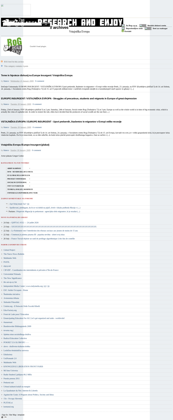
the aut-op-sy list (10, 282)
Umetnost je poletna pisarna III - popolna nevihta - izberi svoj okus (38, 235)
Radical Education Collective (15, 338)
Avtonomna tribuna (11, 298)
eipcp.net (7, 266)
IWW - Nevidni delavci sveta (20, 172)
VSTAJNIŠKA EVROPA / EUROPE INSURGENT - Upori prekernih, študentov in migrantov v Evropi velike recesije (61, 121)
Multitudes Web (10, 258)
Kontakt (127, 31)
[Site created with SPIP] (2, 418)
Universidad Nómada (12, 274)
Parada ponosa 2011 (12, 378)
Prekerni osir (9, 382)
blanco (6, 81)
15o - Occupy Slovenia (13, 399)
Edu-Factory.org (10, 310)
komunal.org (9, 407)
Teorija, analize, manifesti (20, 189)
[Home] (16, 15)
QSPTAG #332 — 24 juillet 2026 (25, 222)
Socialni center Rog (17, 182)
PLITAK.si (8, 403)
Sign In (5, 415)
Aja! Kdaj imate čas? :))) (19, 204)
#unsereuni (8, 322)
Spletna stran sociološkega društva (17, 334)
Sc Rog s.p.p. (132, 26)
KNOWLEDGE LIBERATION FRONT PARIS (23, 366)
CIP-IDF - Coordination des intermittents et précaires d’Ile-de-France (31, 270)
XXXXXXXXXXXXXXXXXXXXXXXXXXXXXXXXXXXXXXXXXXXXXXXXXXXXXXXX (54, 227)
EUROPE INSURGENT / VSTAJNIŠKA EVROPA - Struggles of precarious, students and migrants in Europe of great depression (69, 98)
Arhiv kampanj (14, 168)
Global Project (9, 250)
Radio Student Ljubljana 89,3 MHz (18, 375)
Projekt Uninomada (16, 179)
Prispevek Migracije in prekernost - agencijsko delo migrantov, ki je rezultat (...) (48, 211)
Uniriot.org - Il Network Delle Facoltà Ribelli (22, 306)
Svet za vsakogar (160, 28)
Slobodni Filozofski (11, 302)
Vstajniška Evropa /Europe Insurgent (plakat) (25, 144)
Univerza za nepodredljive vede (22, 193)
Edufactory (8, 354)
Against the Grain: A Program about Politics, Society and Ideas (29, 395)
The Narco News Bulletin (14, 254)
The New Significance (13, 278)
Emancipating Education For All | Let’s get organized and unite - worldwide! (34, 318)
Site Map (12, 415)
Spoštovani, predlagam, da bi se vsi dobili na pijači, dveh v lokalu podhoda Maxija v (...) (45, 208)
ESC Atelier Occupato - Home (16, 290)
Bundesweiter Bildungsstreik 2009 (17, 326)
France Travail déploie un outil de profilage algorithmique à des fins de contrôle (43, 239)
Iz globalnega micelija (18, 175)
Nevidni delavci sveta (157, 26)
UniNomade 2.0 (10, 358)
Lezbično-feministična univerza (16, 350)
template (21, 415)
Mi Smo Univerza (11, 370)
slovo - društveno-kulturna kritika (17, 346)
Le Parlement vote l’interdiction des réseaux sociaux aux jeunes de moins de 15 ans (44, 231)
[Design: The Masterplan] (5, 418)
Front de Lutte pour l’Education (16, 314)
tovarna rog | (9, 330)
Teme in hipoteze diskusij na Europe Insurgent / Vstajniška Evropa (36, 75)
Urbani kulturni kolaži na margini (17, 387)
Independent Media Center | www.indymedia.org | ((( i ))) (26, 286)
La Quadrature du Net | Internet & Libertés (21, 391)
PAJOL (7, 262)
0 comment (39, 81)
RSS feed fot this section (14, 62)
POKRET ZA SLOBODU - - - (16, 342)
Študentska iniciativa (12, 294)
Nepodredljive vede (134, 28)
